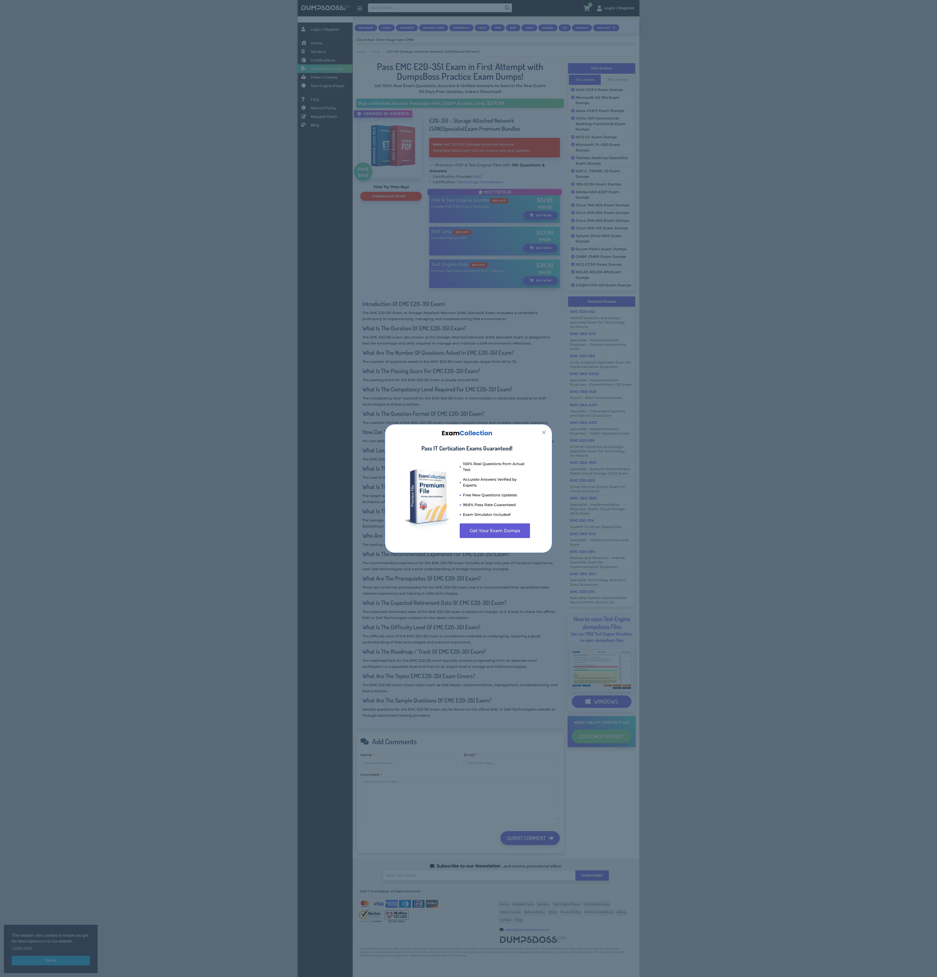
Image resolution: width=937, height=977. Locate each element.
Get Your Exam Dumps (495, 530)
